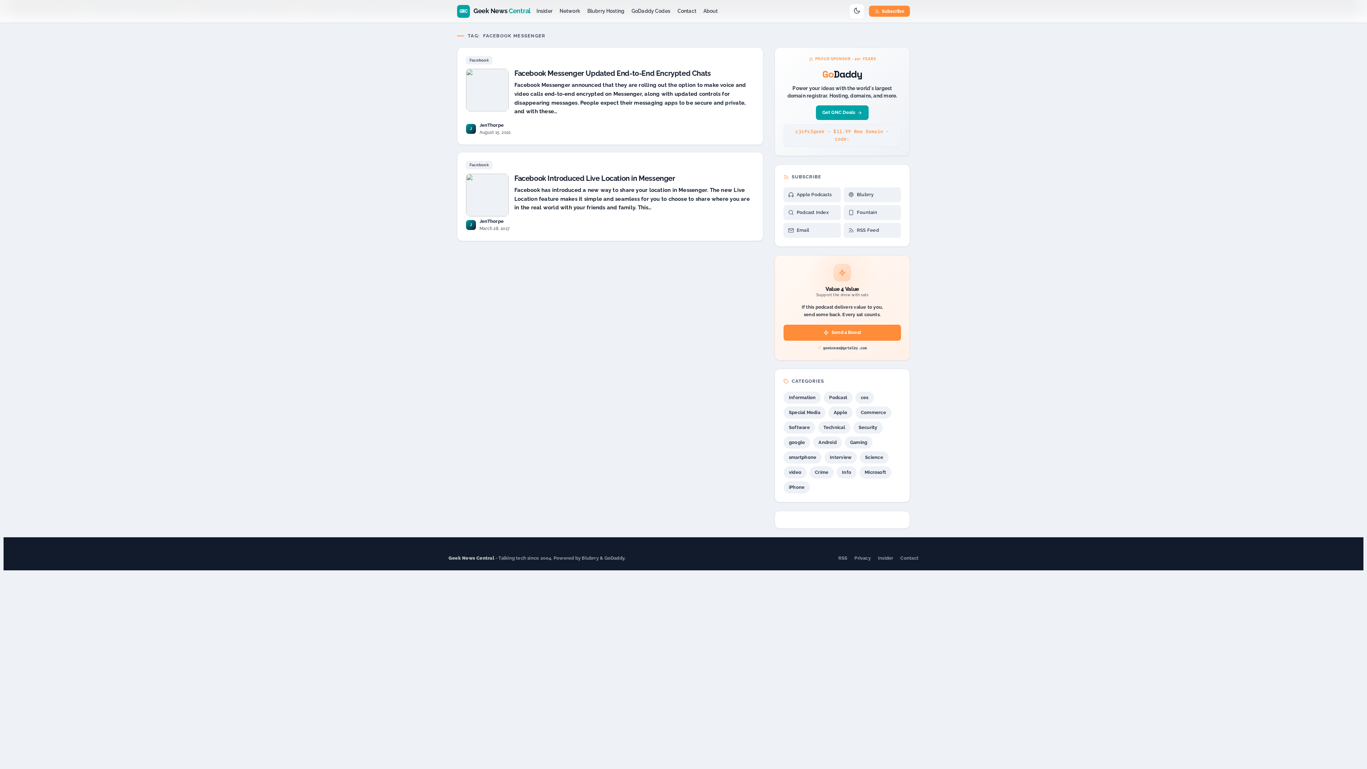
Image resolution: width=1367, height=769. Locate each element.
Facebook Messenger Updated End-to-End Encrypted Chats (612, 73)
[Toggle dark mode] (857, 11)
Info (846, 472)
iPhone (797, 487)
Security (868, 427)
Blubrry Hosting (605, 11)
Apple (840, 412)
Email (803, 230)
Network (570, 11)
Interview (841, 457)
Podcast (838, 397)
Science (874, 457)
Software (799, 427)
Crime (821, 472)
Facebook (479, 60)
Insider (544, 11)
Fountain (867, 212)
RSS (843, 558)
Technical (834, 427)
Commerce (873, 412)
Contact (686, 11)
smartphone (802, 457)
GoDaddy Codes (651, 11)
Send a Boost (846, 332)
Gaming (858, 442)
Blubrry (865, 194)
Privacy (862, 558)
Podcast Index (813, 212)
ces (865, 397)
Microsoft (875, 472)
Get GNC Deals (838, 112)
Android (827, 442)
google (797, 442)
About (710, 11)
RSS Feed (868, 230)
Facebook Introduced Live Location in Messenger (594, 178)
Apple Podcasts (814, 194)
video (795, 472)
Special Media (804, 412)
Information (802, 397)
